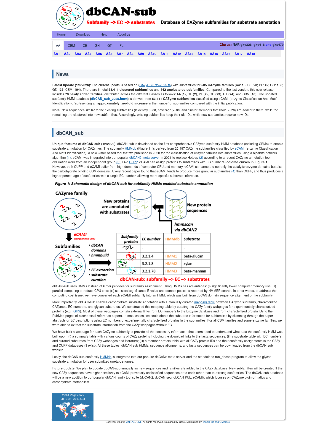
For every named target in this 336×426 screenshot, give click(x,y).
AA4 (88, 53)
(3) (118, 162)
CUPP (133, 162)
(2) (201, 157)
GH (97, 45)
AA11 (164, 53)
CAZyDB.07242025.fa (155, 85)
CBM (71, 45)
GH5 (76, 311)
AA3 (78, 53)
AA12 (177, 53)
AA (58, 45)
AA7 (120, 53)
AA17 (239, 53)
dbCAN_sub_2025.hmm (109, 98)
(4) (233, 171)
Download (83, 34)
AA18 (251, 53)
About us (123, 34)
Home (61, 34)
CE (85, 45)
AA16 (226, 53)
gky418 (259, 44)
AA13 (189, 53)
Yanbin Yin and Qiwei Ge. (216, 421)
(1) (69, 157)
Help (104, 34)
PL (121, 45)
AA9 (141, 53)
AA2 (67, 53)
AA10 (152, 53)
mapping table (204, 302)
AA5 (99, 53)
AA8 (130, 53)
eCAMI (240, 148)
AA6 (109, 53)
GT (109, 45)
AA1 (56, 53)
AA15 (214, 53)
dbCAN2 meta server (144, 157)
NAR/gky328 (242, 44)
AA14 (201, 53)
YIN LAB (130, 421)
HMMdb (130, 148)
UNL (138, 421)
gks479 (278, 44)
